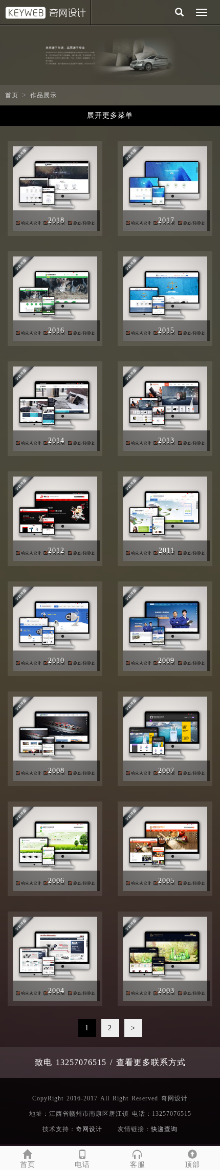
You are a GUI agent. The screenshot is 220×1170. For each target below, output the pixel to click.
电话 (82, 1164)
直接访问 (76, 188)
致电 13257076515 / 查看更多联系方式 (110, 1062)
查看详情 (33, 188)
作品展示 (43, 95)
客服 (137, 1164)
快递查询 (164, 1129)
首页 (11, 95)
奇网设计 (89, 1129)
